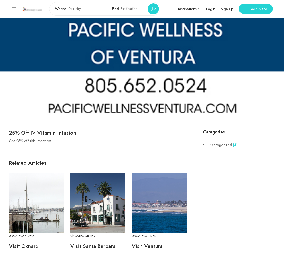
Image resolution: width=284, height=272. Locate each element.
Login (210, 9)
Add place (259, 8)
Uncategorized (21, 236)
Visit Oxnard (24, 246)
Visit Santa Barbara (93, 246)
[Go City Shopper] (33, 8)
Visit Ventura (147, 246)
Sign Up (227, 9)
